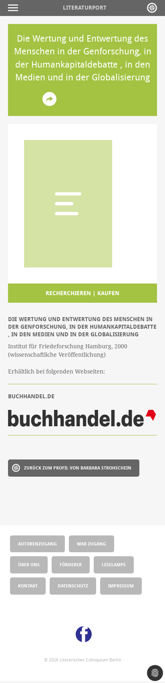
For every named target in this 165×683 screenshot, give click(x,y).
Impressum (121, 586)
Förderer (71, 564)
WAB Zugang (91, 544)
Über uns (29, 564)
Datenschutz (73, 586)
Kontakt (28, 586)
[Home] (152, 8)
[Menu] (15, 8)
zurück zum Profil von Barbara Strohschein (77, 468)
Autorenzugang (37, 544)
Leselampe (114, 564)
